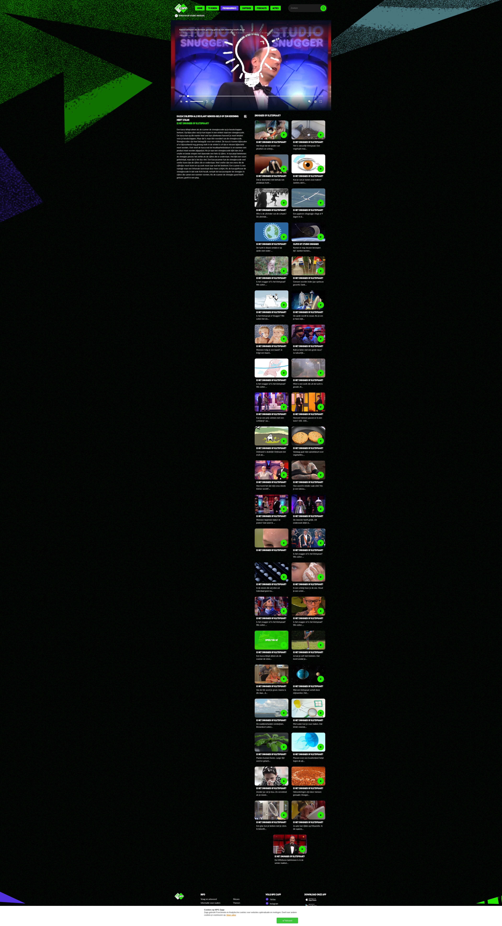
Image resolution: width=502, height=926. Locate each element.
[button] (251, 65)
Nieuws (236, 899)
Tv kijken (212, 8)
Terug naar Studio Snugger (191, 16)
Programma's (229, 8)
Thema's (236, 903)
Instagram (273, 903)
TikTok (272, 899)
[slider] (251, 96)
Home (199, 8)
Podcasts (262, 8)
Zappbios (246, 8)
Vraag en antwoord (209, 899)
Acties (275, 8)
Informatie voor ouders (210, 903)
